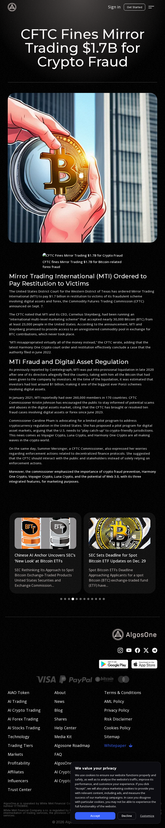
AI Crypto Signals (70, 771)
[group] (45, 553)
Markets (15, 754)
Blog (58, 710)
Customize (147, 816)
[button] (61, 599)
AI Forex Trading (23, 719)
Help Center (65, 727)
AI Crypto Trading (24, 710)
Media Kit (63, 736)
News (59, 701)
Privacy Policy (116, 710)
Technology (18, 736)
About (60, 692)
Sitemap (112, 736)
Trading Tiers (20, 745)
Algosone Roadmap (72, 745)
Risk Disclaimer (118, 719)
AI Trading (17, 701)
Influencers (18, 780)
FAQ (58, 754)
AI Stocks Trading (24, 727)
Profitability (19, 763)
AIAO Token (18, 692)
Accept (95, 816)
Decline (127, 816)
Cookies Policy (117, 727)
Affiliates (16, 771)
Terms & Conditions (122, 692)
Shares (60, 719)
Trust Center (20, 789)
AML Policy (114, 701)
